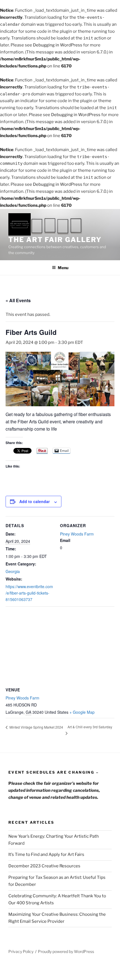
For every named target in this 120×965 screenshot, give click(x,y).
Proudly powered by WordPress (66, 951)
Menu (63, 267)
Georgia (13, 571)
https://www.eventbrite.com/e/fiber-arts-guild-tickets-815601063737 (29, 593)
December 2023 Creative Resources (44, 865)
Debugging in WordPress (57, 45)
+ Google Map (82, 712)
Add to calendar (34, 501)
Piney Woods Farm (77, 534)
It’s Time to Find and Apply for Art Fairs (46, 854)
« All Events (18, 300)
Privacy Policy (20, 951)
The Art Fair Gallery (55, 240)
